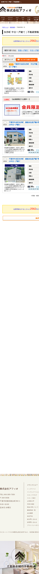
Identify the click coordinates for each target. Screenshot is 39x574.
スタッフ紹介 (31, 498)
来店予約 (30, 516)
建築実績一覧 (31, 510)
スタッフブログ (32, 495)
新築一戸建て (23, 50)
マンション (10, 19)
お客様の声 (28, 20)
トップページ (31, 489)
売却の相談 (30, 504)
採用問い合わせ (32, 522)
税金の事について (32, 507)
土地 (17, 19)
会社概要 (30, 513)
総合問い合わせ (32, 519)
